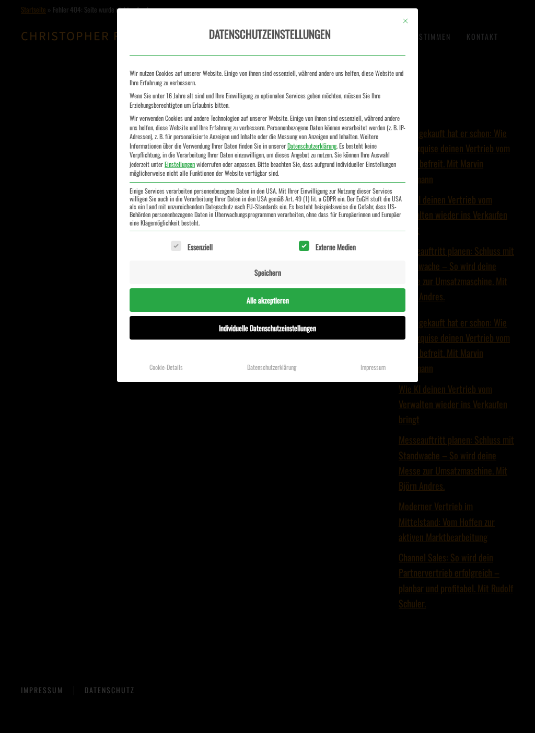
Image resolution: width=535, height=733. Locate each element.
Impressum (373, 367)
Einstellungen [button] (180, 164)
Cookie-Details (166, 367)
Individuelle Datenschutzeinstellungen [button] (267, 327)
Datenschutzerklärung (311, 146)
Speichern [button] (267, 272)
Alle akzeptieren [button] (268, 300)
